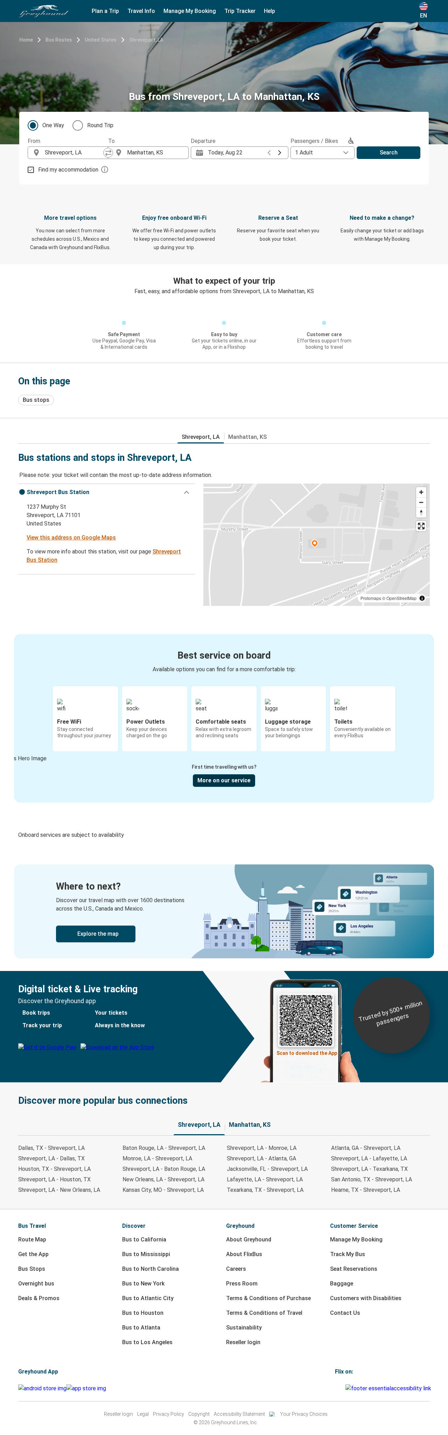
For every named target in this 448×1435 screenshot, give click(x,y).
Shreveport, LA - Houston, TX (54, 1179)
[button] (106, 492)
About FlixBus (244, 1254)
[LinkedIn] (342, 1388)
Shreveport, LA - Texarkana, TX (369, 1169)
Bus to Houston (142, 1313)
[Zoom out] (421, 502)
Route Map (32, 1239)
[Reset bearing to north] (421, 512)
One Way (53, 125)
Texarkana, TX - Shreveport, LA (265, 1190)
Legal (143, 1414)
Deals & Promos (38, 1298)
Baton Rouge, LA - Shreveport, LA (163, 1148)
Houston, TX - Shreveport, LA (54, 1169)
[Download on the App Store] (86, 1388)
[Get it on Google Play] (42, 1388)
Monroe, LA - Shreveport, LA (157, 1158)
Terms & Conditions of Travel (264, 1313)
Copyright (199, 1414)
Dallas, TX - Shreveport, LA (51, 1148)
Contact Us (345, 1313)
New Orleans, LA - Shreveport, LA (163, 1179)
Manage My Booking (356, 1239)
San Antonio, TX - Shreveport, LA (371, 1179)
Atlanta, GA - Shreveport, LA (365, 1148)
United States (101, 40)
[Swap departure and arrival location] (108, 153)
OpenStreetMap (401, 598)
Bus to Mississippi (146, 1254)
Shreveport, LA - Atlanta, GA (261, 1158)
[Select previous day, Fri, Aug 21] (269, 152)
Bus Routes (59, 40)
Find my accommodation (68, 169)
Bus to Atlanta (141, 1327)
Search (389, 152)
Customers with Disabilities (365, 1298)
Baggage (341, 1283)
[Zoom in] (421, 492)
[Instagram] (338, 1388)
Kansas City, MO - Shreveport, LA (163, 1190)
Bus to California (144, 1239)
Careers (236, 1269)
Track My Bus (347, 1254)
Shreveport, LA (146, 40)
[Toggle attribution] (422, 598)
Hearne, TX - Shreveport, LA (365, 1190)
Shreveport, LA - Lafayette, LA (369, 1158)
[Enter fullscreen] (421, 526)
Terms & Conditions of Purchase (268, 1298)
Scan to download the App (306, 1053)
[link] (224, 911)
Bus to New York (143, 1283)
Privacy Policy (168, 1414)
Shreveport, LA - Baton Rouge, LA (163, 1169)
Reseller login (243, 1342)
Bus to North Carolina (150, 1269)
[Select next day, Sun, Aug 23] (279, 152)
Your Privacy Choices (304, 1414)
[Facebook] (336, 1388)
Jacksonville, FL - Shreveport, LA (267, 1169)
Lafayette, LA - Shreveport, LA (265, 1179)
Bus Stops (31, 1269)
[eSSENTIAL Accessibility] (389, 1388)
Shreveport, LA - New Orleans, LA (59, 1190)
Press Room (242, 1283)
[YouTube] (340, 1388)
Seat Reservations (353, 1269)
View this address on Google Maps (71, 537)
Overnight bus (36, 1283)
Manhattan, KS (247, 437)
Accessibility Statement (239, 1414)
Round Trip (100, 125)
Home (26, 40)
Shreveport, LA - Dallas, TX (51, 1158)
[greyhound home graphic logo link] (43, 11)
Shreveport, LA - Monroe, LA (261, 1148)
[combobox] (74, 152)
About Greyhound (248, 1239)
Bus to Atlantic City (148, 1298)
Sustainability (244, 1327)
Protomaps (370, 598)
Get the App (33, 1254)
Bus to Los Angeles (147, 1342)
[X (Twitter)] (344, 1388)
